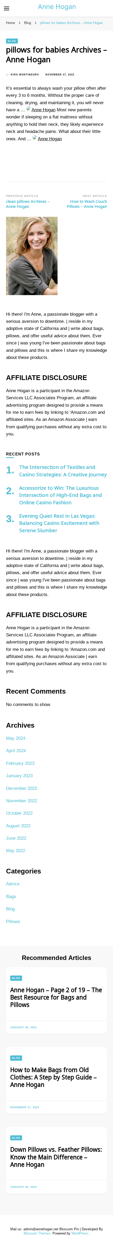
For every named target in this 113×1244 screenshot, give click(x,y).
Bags (11, 896)
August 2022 (18, 825)
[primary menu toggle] (6, 8)
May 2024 (15, 738)
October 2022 (19, 813)
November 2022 (21, 800)
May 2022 (15, 850)
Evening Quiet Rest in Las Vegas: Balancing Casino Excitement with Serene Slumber (59, 523)
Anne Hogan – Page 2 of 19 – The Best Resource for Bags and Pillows (56, 997)
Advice (12, 883)
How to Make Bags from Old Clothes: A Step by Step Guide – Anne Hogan (53, 1077)
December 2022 (21, 788)
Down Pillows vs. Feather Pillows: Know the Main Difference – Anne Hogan (56, 1157)
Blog (12, 41)
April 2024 (16, 750)
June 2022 (16, 838)
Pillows (13, 921)
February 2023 (20, 763)
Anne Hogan (43, 109)
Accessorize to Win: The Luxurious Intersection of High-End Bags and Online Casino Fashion (60, 495)
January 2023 (19, 775)
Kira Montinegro (25, 74)
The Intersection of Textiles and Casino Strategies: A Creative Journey (63, 471)
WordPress (79, 1233)
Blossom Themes (37, 1233)
